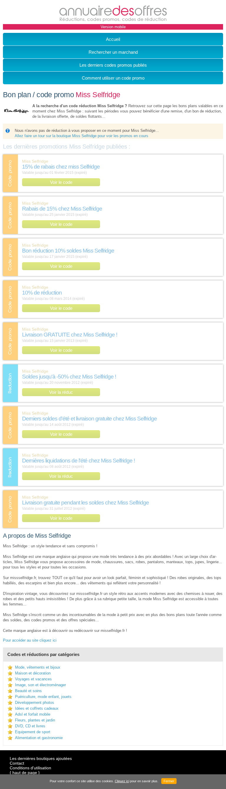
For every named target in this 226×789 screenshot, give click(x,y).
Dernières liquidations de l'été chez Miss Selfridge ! (78, 460)
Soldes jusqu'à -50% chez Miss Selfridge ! (69, 377)
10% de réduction (42, 293)
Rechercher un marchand (113, 52)
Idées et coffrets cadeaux (37, 708)
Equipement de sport (32, 732)
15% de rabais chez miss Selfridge (61, 167)
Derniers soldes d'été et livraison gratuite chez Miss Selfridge (89, 418)
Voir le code (61, 182)
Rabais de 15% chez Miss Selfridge (62, 209)
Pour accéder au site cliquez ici (29, 640)
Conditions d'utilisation (30, 768)
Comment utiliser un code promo (113, 77)
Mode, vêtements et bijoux (37, 667)
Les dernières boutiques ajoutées (41, 758)
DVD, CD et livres (30, 726)
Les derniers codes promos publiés (113, 65)
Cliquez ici (122, 781)
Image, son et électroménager (40, 685)
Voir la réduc (61, 392)
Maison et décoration (33, 673)
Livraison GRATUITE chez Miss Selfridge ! (69, 335)
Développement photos (34, 702)
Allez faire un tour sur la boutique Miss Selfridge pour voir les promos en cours (81, 136)
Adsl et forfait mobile (32, 714)
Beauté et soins (28, 691)
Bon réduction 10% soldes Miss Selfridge (68, 251)
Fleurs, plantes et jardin (35, 720)
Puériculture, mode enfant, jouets (43, 696)
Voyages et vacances (33, 679)
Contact (17, 763)
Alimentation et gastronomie (39, 738)
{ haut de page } (25, 772)
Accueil (113, 39)
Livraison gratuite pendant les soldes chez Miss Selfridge (85, 502)
